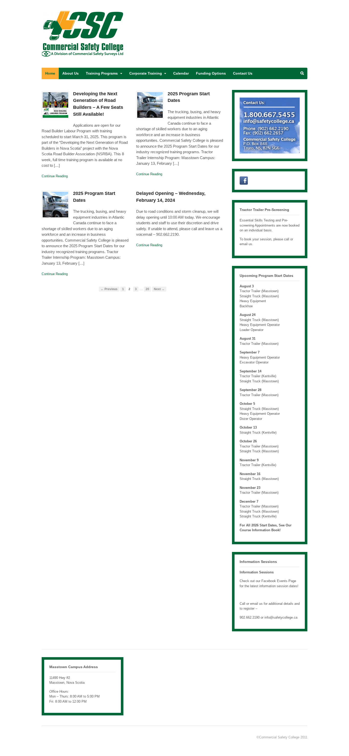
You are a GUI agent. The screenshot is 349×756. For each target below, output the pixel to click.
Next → (159, 289)
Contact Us (242, 73)
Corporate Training (145, 73)
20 (147, 289)
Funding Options (211, 73)
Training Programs (102, 73)
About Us (70, 73)
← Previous (109, 289)
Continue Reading (55, 176)
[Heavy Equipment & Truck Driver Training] (83, 55)
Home (50, 73)
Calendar (181, 73)
